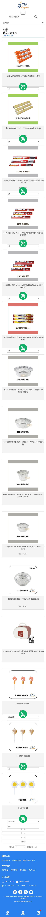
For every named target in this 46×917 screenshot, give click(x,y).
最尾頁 (23, 841)
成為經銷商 (16, 860)
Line (31, 892)
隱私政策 (5, 870)
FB (20, 892)
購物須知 (8, 914)
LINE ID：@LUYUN (28, 885)
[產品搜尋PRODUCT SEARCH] (35, 16)
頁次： (11, 847)
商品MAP (32, 870)
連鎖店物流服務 (29, 860)
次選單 (6, 23)
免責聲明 (14, 870)
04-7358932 (24, 881)
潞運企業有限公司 (23, 6)
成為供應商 (6, 860)
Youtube (26, 892)
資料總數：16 (32, 847)
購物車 (39, 912)
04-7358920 (9, 881)
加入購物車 (23, 87)
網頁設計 (17, 901)
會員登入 (23, 914)
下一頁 (23, 837)
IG (15, 892)
